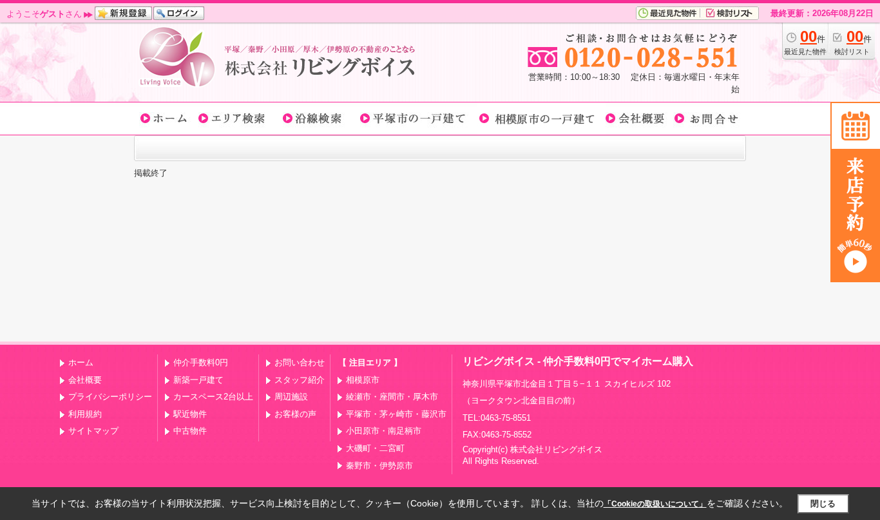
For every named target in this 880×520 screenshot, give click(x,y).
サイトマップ (93, 431)
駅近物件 (190, 414)
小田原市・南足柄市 (383, 431)
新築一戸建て (198, 380)
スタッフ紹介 (299, 380)
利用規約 (85, 414)
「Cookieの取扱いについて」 (655, 503)
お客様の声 (295, 414)
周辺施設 (291, 396)
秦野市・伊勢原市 (379, 465)
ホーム (80, 362)
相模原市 (362, 380)
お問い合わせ (299, 362)
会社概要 (85, 380)
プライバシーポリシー (110, 396)
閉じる (823, 503)
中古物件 (190, 431)
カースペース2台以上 (213, 396)
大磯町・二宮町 (375, 448)
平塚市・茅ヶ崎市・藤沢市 (396, 414)
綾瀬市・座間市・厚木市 (392, 396)
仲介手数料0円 (200, 362)
